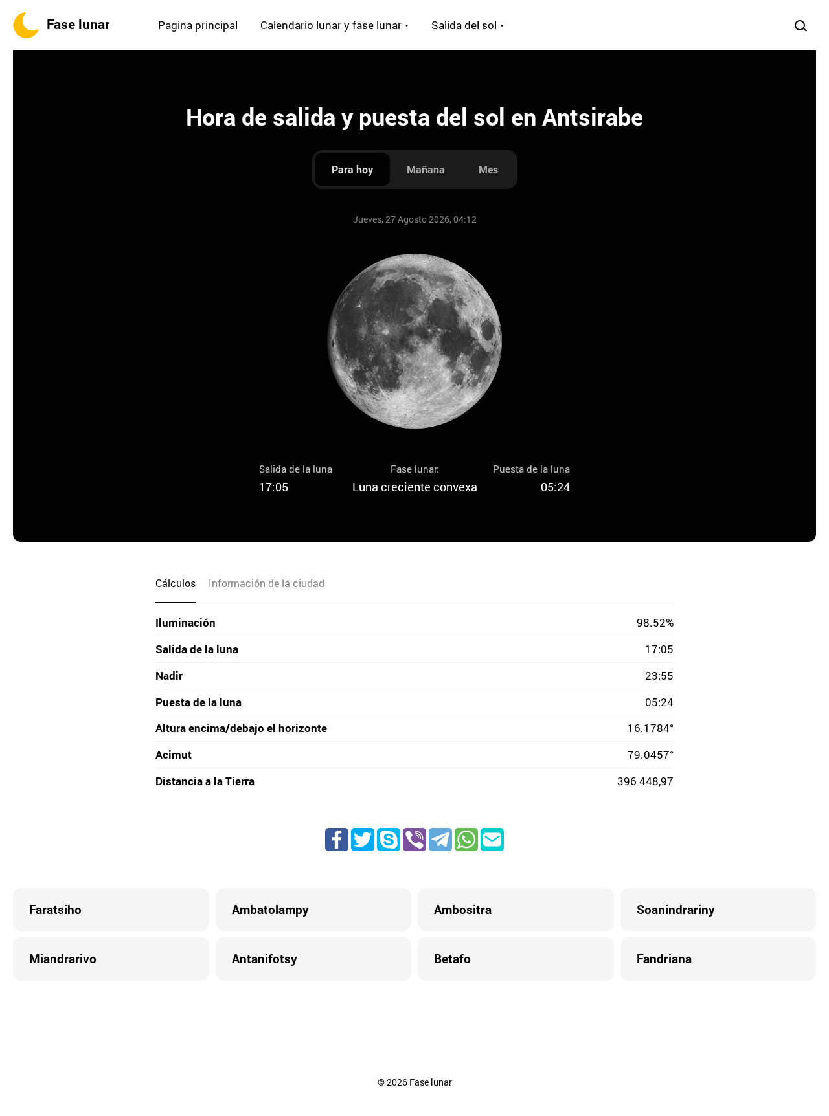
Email (492, 839)
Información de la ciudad (266, 583)
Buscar (800, 25)
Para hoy (352, 169)
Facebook (336, 839)
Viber (414, 839)
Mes (488, 169)
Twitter (362, 839)
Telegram (440, 839)
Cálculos (175, 583)
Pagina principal (198, 24)
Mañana (426, 169)
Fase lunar (78, 24)
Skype (388, 839)
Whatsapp (466, 839)
